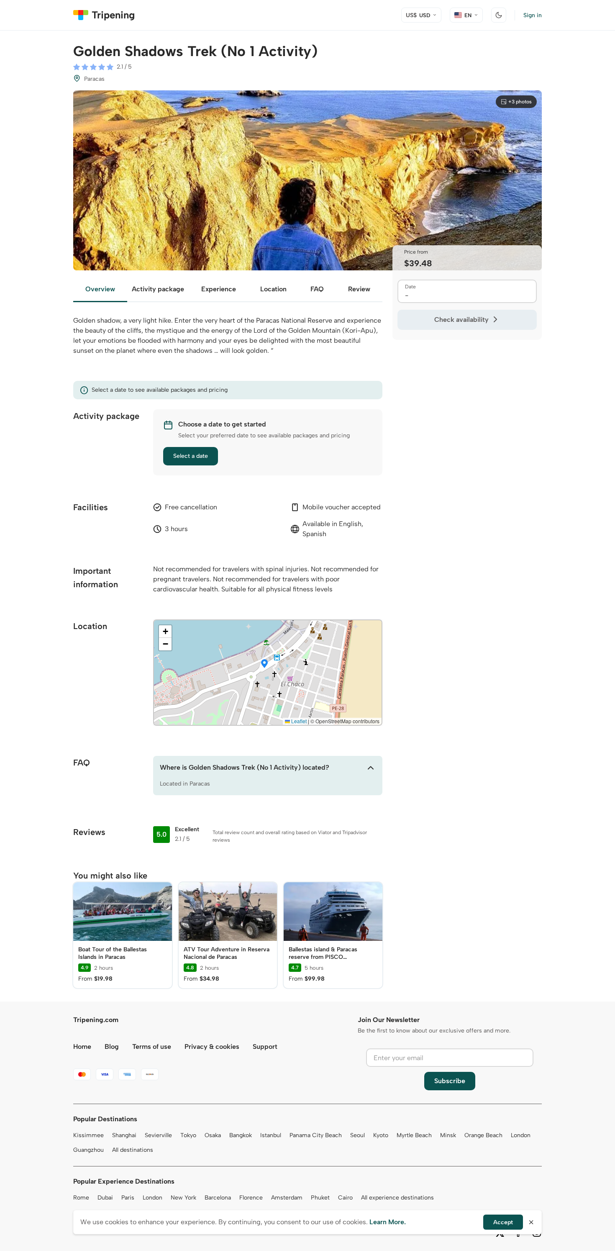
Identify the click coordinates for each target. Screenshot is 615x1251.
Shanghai (124, 1135)
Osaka (213, 1135)
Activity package (158, 289)
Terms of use (151, 1047)
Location (273, 289)
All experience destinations (397, 1197)
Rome (81, 1197)
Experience (218, 289)
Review (359, 289)
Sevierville (158, 1135)
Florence (251, 1197)
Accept (503, 1222)
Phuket (320, 1197)
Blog (112, 1047)
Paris (127, 1197)
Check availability (461, 320)
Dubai (105, 1197)
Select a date (190, 456)
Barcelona (218, 1197)
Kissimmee (88, 1135)
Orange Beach (483, 1135)
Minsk (448, 1135)
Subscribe (449, 1081)
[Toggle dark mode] (498, 15)
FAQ (317, 289)
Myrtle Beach (414, 1135)
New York (183, 1197)
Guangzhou (88, 1149)
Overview (100, 289)
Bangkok (240, 1135)
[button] (264, 664)
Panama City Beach (316, 1135)
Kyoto (380, 1135)
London (520, 1135)
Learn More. (387, 1222)
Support (265, 1047)
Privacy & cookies (211, 1047)
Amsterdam (286, 1197)
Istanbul (270, 1135)
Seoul (357, 1135)
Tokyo (188, 1135)
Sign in (532, 15)
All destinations (132, 1149)
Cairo (345, 1197)
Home (82, 1047)
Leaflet (298, 720)
